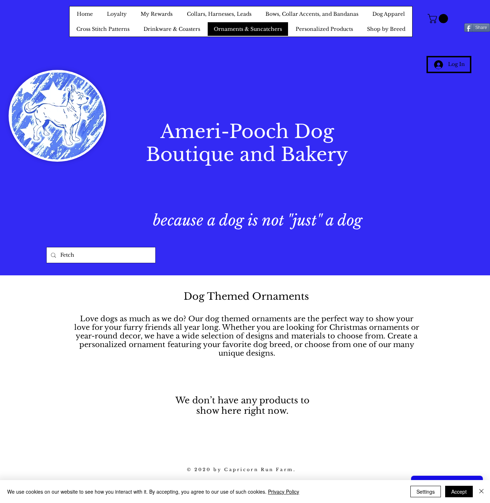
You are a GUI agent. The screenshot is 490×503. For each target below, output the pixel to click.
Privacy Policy (283, 491)
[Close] (481, 491)
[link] (439, 18)
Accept (459, 491)
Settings (425, 491)
